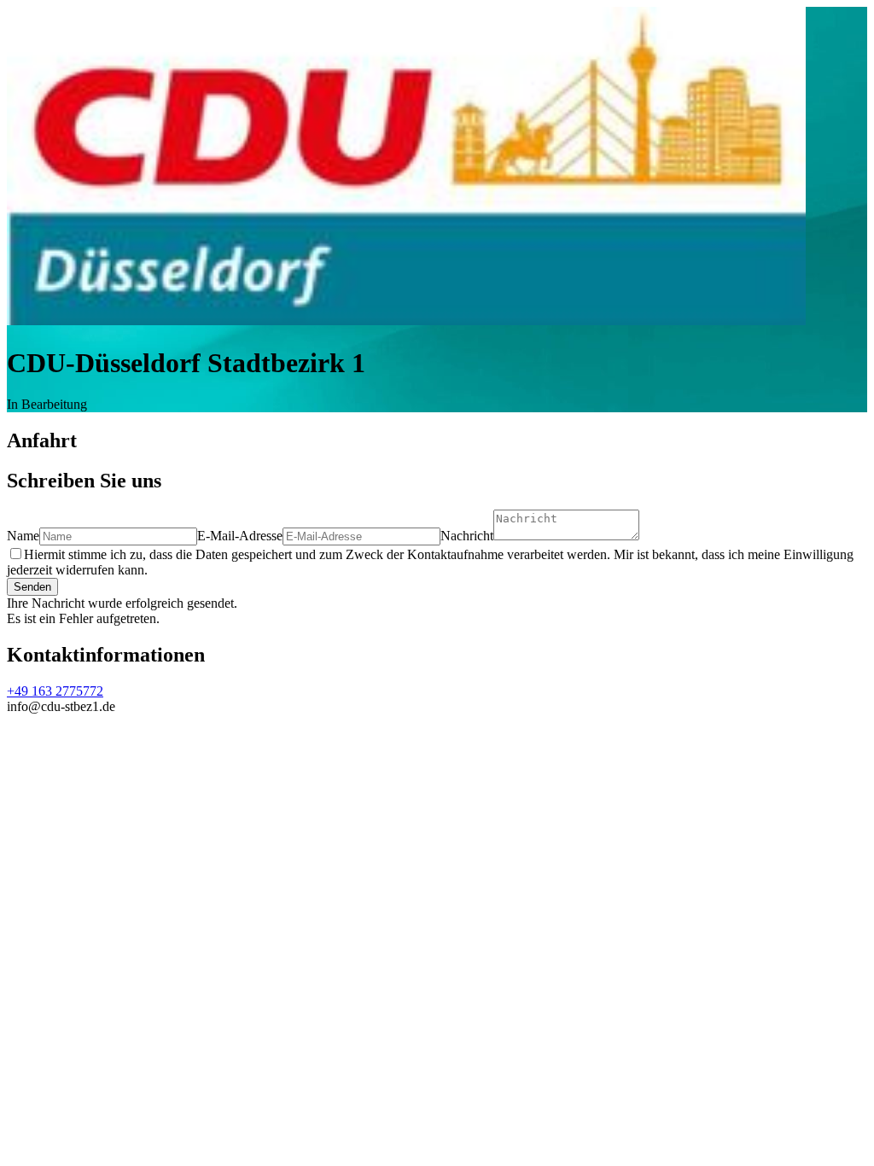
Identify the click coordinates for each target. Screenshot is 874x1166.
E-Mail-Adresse (240, 535)
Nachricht (466, 535)
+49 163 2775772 (55, 691)
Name (23, 535)
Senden (32, 586)
